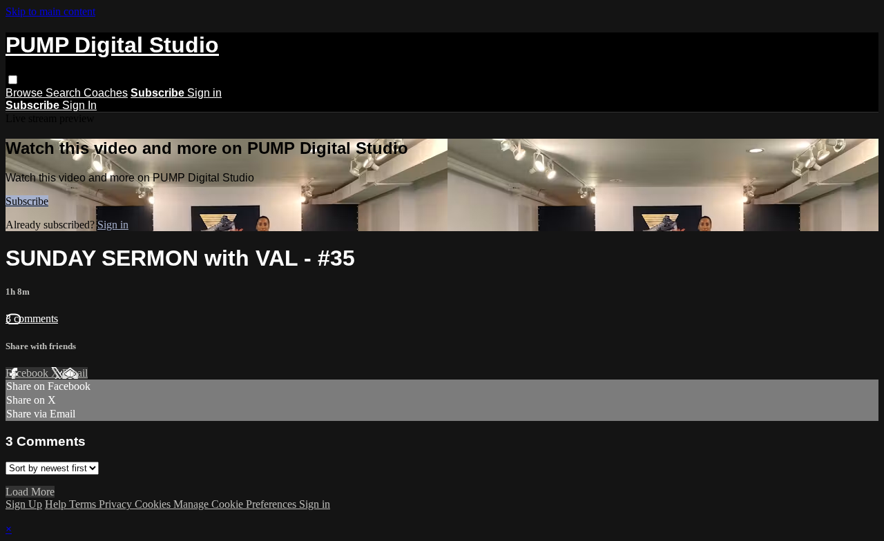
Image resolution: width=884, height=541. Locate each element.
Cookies (154, 504)
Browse (26, 93)
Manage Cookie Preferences (236, 504)
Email (75, 373)
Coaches (106, 93)
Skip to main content (50, 11)
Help (57, 504)
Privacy (117, 504)
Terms (84, 504)
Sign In (79, 105)
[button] (12, 79)
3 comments (32, 318)
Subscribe (27, 201)
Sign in (204, 93)
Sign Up (24, 504)
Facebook (28, 373)
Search (65, 93)
